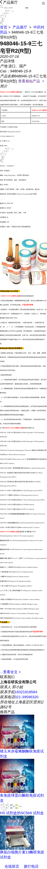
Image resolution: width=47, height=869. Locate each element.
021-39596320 (26, 697)
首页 (3, 27)
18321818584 (26, 692)
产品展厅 (20, 27)
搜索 (26, 8)
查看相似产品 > (31, 81)
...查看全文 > (10, 672)
